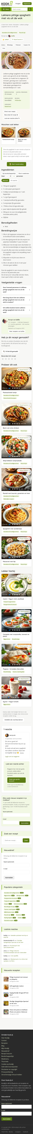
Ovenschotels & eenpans (10, 398)
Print (4, 48)
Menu (7, 9)
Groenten (20, 915)
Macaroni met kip (9, 561)
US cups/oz (14, 180)
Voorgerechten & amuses (10, 604)
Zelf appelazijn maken (17, 986)
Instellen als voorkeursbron (14, 720)
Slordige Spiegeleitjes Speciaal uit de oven (19, 1002)
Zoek (26, 840)
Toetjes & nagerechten (9, 602)
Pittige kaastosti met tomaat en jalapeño (19, 978)
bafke (18, 320)
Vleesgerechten (22, 895)
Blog (2, 1046)
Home (10, 24)
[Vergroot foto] (3, 66)
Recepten (16, 24)
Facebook (25, 1131)
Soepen (7, 904)
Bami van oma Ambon (11, 428)
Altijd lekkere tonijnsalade (12, 461)
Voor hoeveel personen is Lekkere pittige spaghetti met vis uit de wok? (14, 289)
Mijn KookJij (5, 1048)
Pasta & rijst (22, 32)
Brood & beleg (15, 639)
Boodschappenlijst (7, 1056)
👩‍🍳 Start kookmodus (16, 164)
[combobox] (19, 9)
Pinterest (18, 45)
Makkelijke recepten (9, 499)
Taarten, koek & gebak (18, 672)
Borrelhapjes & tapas (11, 906)
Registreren (27, 3)
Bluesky (11, 1131)
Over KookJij (5, 1038)
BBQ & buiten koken (11, 912)
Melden (22, 753)
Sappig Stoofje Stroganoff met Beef (19, 994)
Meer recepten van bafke (16, 331)
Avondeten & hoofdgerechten (9, 32)
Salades (21, 917)
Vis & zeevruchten (20, 904)
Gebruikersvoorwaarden (9, 1067)
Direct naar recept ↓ (10, 111)
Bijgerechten (7, 639)
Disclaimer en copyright (9, 1069)
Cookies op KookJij (7, 1064)
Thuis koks (4, 1061)
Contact (4, 1040)
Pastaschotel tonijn (10, 392)
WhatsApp (10, 45)
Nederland (8, 106)
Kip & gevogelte (9, 917)
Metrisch (5, 180)
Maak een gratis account (14, 780)
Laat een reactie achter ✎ (12, 118)
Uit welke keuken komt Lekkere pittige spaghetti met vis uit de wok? (14, 310)
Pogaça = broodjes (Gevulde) (13, 669)
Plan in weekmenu (24, 173)
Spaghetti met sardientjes (12, 529)
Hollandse (18, 100)
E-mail (4, 819)
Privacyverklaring (7, 1072)
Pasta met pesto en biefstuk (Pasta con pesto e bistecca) (18, 1011)
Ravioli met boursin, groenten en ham (16, 493)
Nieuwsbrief (5, 1051)
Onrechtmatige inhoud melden (11, 1075)
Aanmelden (25, 823)
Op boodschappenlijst (9, 173)
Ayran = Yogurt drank (10, 702)
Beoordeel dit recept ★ (11, 115)
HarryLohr (12, 735)
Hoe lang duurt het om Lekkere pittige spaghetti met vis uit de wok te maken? (14, 300)
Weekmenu (5, 1059)
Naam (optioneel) (7, 811)
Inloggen (18, 3)
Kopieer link (27, 45)
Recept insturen (6, 1054)
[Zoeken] (30, 9)
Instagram (18, 1131)
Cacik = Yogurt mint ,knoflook (13, 599)
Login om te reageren (12, 756)
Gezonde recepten (10, 920)
